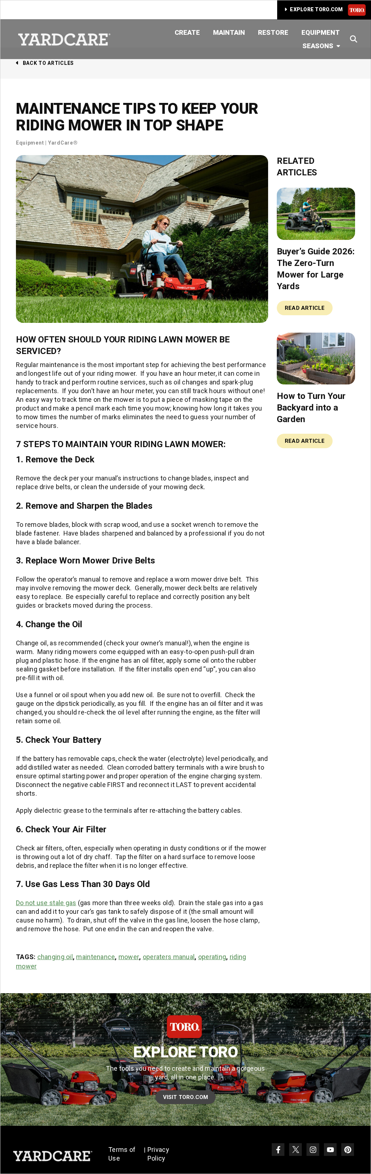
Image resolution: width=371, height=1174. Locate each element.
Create (187, 32)
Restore (273, 32)
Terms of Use (122, 1154)
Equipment (320, 32)
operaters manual (169, 957)
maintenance (95, 957)
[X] (295, 1149)
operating (212, 957)
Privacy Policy (158, 1154)
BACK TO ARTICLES (48, 63)
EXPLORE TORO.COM (316, 9)
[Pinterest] (347, 1149)
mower (128, 957)
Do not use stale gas (46, 903)
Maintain (229, 32)
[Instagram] (313, 1149)
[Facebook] (278, 1149)
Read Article (305, 308)
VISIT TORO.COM (185, 1097)
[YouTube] (330, 1149)
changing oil (55, 957)
